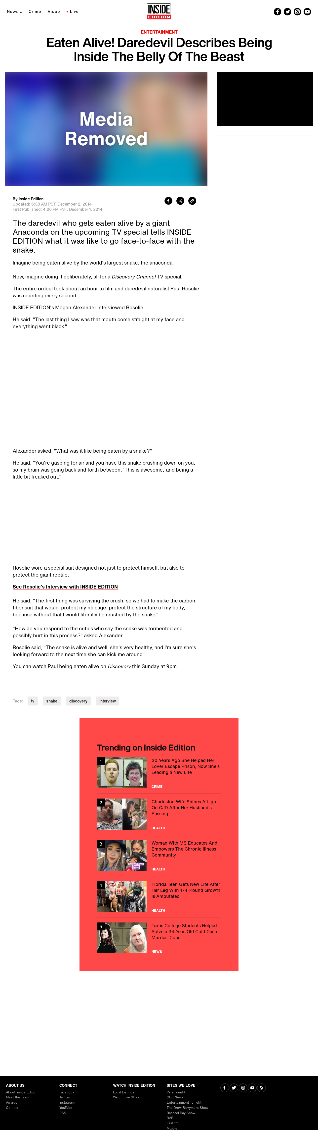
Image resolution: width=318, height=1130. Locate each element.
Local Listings (123, 1092)
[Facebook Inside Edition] (277, 11)
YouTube (65, 1107)
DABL (171, 1118)
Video (54, 11)
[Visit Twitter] (234, 1088)
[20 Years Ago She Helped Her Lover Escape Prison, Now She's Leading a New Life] (159, 772)
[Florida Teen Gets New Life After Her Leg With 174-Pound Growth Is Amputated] (159, 896)
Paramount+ (176, 1092)
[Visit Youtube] (252, 1088)
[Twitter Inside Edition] (287, 11)
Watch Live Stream (127, 1097)
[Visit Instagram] (243, 1088)
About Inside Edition (22, 1092)
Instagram (67, 1102)
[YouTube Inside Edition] (307, 11)
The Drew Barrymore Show (187, 1107)
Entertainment (159, 32)
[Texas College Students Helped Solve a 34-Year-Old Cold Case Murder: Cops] (159, 938)
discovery (78, 701)
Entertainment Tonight (184, 1102)
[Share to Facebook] (168, 201)
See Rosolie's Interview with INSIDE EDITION (65, 586)
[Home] (159, 11)
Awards (11, 1102)
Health (158, 828)
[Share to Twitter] (180, 201)
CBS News (175, 1097)
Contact (12, 1107)
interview (107, 701)
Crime (35, 11)
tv (32, 701)
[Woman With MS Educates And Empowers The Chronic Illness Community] (159, 855)
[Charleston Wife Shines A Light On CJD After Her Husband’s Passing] (159, 814)
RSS (62, 1113)
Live (74, 11)
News (13, 11)
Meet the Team (17, 1097)
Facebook (66, 1092)
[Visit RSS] (261, 1088)
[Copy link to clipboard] (192, 201)
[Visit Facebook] (224, 1088)
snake (51, 701)
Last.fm (172, 1123)
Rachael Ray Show (181, 1113)
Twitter (64, 1097)
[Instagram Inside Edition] (297, 11)
